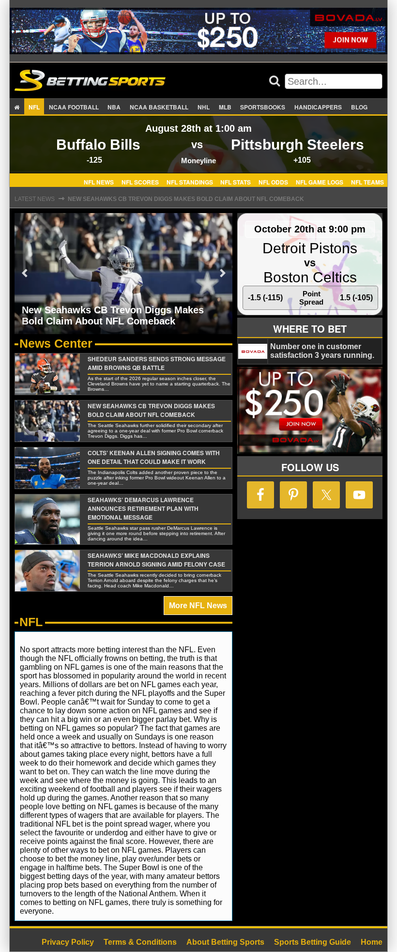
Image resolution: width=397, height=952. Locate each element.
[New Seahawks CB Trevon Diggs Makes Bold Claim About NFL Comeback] (123, 273)
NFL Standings (190, 181)
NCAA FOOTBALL (74, 107)
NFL (34, 107)
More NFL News (198, 605)
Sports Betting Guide (312, 942)
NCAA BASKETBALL (159, 107)
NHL (204, 107)
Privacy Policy (68, 942)
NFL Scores (140, 181)
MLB (225, 107)
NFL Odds (273, 181)
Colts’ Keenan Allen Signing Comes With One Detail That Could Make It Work (154, 457)
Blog (359, 107)
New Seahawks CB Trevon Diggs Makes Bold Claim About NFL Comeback (186, 199)
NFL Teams (367, 181)
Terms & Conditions (140, 942)
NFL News (99, 181)
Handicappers (318, 107)
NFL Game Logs (319, 181)
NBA (114, 107)
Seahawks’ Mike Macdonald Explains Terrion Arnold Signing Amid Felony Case (156, 559)
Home (371, 942)
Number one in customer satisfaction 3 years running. (322, 350)
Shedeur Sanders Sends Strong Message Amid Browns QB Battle (157, 363)
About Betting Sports (225, 942)
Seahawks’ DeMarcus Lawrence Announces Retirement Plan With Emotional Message (143, 508)
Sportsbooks (262, 107)
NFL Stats (235, 181)
